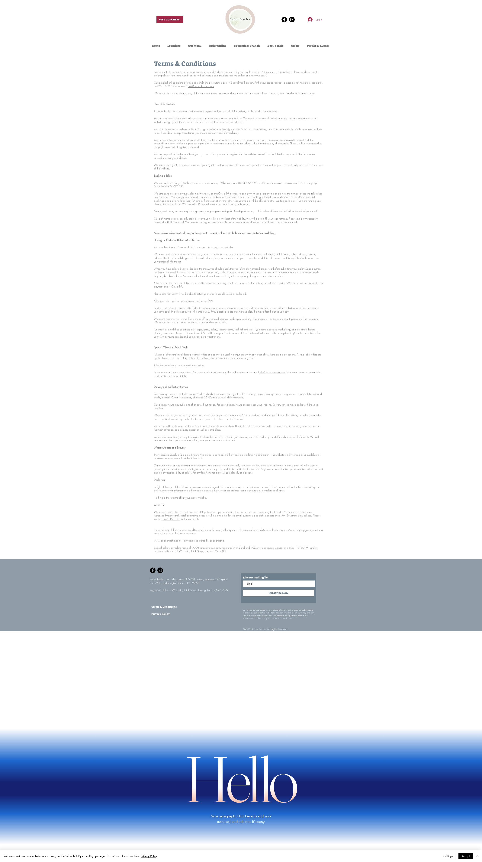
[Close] (477, 856)
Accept (466, 856)
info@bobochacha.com (201, 86)
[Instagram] (292, 19)
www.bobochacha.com (205, 183)
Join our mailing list (255, 577)
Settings (448, 856)
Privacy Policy (293, 258)
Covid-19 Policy (171, 519)
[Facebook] (284, 19)
